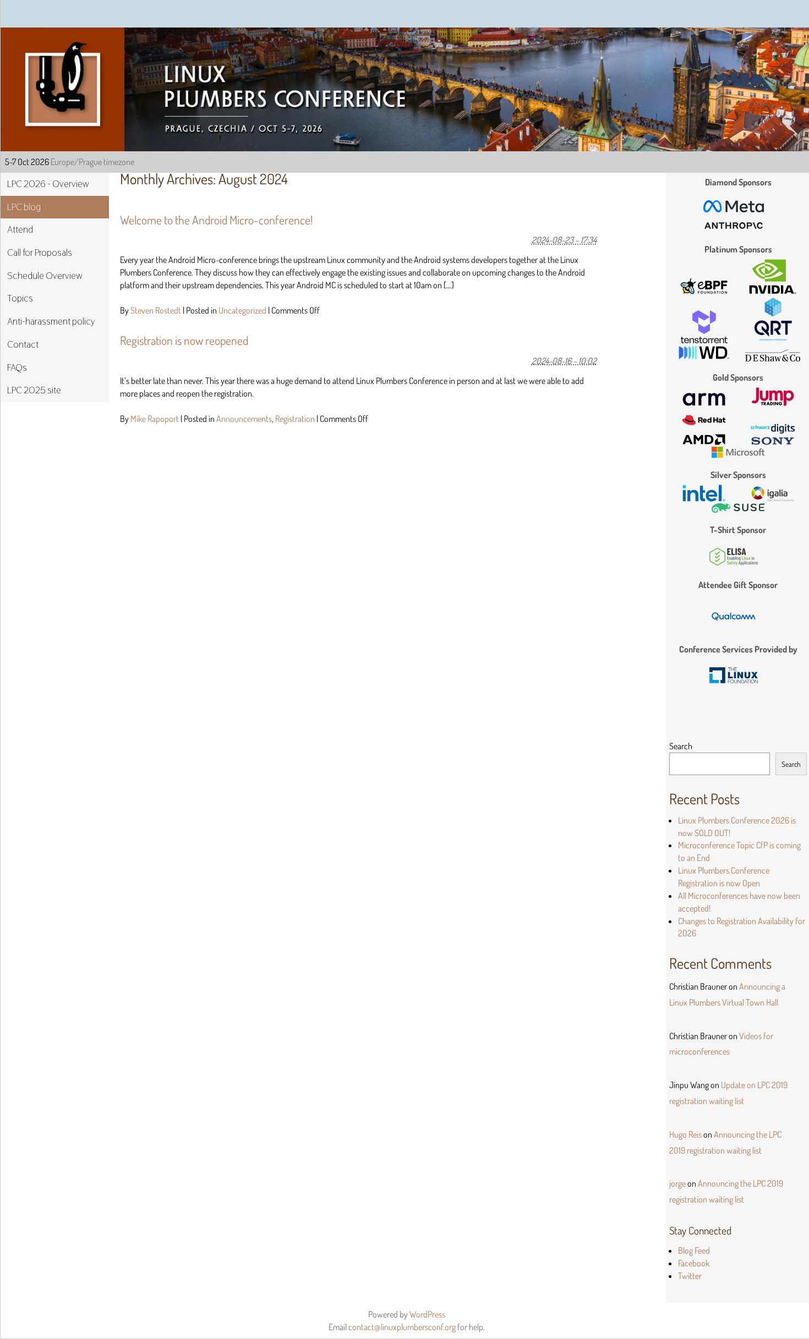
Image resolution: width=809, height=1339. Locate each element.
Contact (23, 344)
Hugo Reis (685, 1134)
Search (680, 745)
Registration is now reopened (184, 340)
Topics (20, 298)
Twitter (690, 1275)
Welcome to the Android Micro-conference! (216, 219)
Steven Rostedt (155, 310)
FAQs (17, 367)
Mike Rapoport (154, 418)
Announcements (244, 418)
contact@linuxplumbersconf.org (402, 1326)
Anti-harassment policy (51, 321)
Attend (20, 229)
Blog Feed (694, 1250)
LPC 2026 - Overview (48, 184)
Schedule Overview (45, 276)
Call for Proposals (39, 252)
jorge (677, 1183)
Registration (295, 418)
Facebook (693, 1263)
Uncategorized (242, 310)
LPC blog (24, 207)
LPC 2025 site (34, 390)
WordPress (427, 1314)
